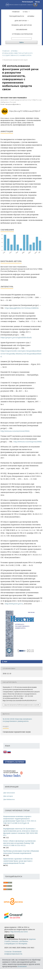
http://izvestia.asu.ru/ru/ (19, 932)
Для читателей (9, 793)
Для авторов (21, 20)
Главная (15, 12)
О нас (25, 12)
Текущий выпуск (16, 16)
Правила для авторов (21, 25)
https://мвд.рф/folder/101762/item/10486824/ (21, 308)
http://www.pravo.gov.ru (14, 604)
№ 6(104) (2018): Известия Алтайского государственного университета (17, 54)
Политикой (22, 966)
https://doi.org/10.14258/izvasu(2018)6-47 (24, 111)
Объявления (21, 29)
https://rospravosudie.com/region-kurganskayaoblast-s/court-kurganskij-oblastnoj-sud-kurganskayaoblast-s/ (21, 353)
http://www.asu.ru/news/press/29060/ (28, 442)
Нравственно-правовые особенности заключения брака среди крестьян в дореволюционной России (18, 861)
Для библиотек (9, 799)
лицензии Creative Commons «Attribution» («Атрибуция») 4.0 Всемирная (20, 941)
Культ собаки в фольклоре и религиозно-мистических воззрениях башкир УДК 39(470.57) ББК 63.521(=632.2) (19, 843)
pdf (5, 662)
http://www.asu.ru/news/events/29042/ (15, 431)
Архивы (30, 16)
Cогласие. (8, 952)
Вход (37, 2)
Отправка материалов (22, 34)
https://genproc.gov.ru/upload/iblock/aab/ (16, 337)
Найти (21, 42)
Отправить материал (14, 762)
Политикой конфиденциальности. (13, 953)
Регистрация (27, 2)
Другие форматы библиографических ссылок (21, 705)
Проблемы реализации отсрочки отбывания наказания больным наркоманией (21, 852)
